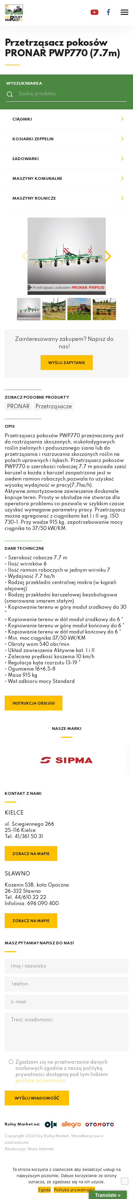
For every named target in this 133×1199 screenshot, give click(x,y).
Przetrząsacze (54, 406)
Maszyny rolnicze (34, 199)
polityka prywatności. (41, 1080)
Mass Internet (41, 1149)
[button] (108, 256)
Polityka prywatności (74, 1189)
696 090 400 (43, 903)
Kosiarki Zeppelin (33, 139)
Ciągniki (22, 119)
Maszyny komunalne (37, 179)
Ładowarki (25, 159)
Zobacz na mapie (30, 854)
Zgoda (44, 1189)
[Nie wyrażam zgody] (124, 1181)
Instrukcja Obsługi (33, 703)
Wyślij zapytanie (66, 363)
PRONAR (18, 406)
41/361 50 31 (29, 836)
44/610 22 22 (30, 897)
